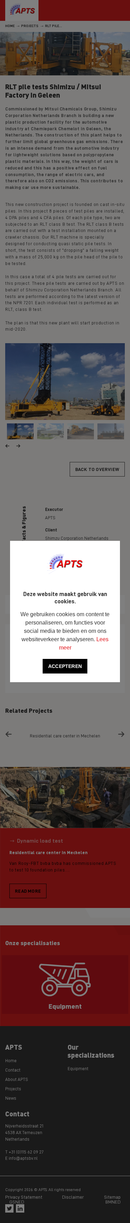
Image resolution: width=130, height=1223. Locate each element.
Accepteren (65, 666)
